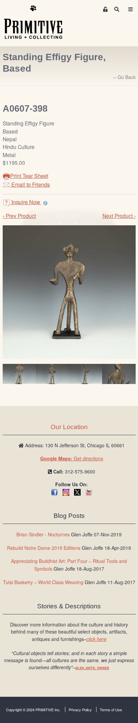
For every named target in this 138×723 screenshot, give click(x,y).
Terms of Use (111, 709)
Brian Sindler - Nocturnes (43, 534)
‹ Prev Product (19, 215)
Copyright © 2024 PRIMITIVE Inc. (33, 709)
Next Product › (119, 215)
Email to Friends (30, 184)
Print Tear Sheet (29, 176)
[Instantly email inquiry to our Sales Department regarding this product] (45, 202)
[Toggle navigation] (130, 9)
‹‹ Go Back (124, 77)
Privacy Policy (80, 709)
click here (96, 639)
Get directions (71, 458)
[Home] (38, 22)
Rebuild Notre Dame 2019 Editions (43, 547)
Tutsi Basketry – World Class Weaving (43, 582)
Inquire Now (26, 202)
